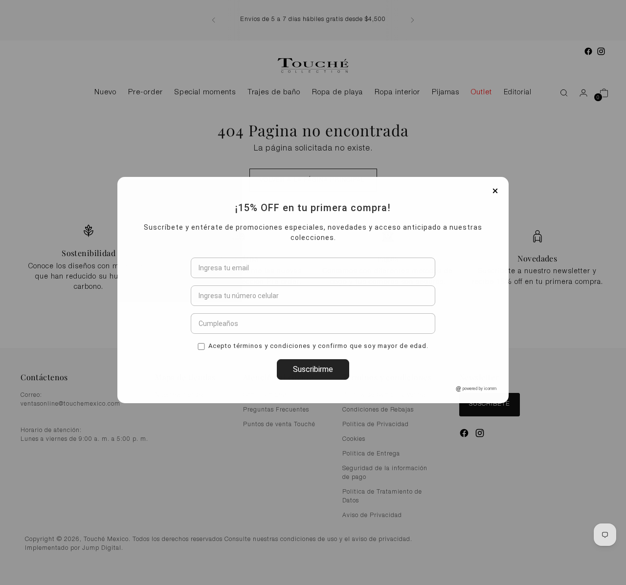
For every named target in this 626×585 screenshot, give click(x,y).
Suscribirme (313, 427)
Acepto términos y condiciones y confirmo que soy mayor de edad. (318, 403)
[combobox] (201, 353)
